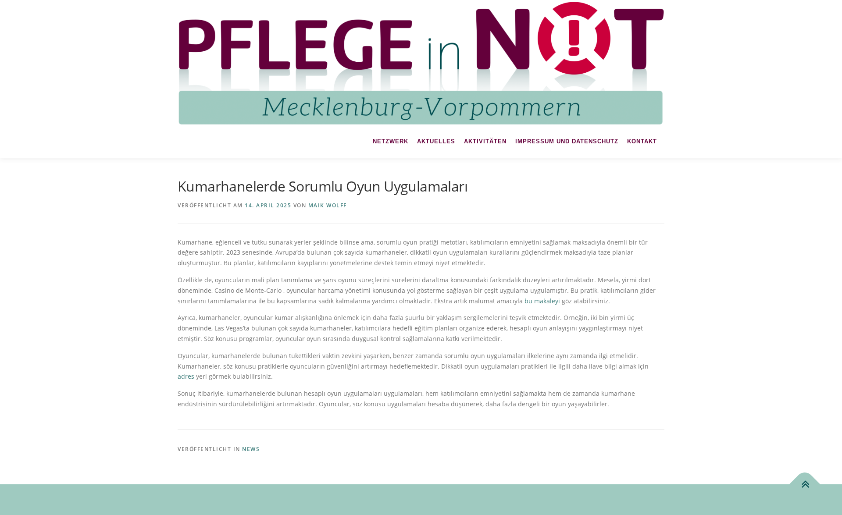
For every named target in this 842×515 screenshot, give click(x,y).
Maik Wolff (327, 205)
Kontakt (642, 141)
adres (186, 376)
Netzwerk (390, 141)
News (251, 449)
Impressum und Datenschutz (566, 141)
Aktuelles (436, 141)
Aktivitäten (485, 141)
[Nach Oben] (805, 484)
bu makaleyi (542, 301)
